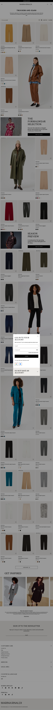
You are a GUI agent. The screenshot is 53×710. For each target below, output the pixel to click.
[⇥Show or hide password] (37, 350)
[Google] (16, 364)
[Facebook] (20, 364)
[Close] (38, 336)
